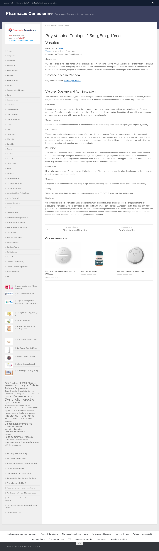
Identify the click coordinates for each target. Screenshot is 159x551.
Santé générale (12, 252)
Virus (7, 445)
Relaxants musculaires (14, 237)
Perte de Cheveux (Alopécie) (19, 437)
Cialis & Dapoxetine (23, 320)
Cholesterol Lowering (13, 394)
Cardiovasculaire (12, 100)
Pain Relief (8, 434)
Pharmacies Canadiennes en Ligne (75, 534)
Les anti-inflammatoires (14, 183)
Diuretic (30, 397)
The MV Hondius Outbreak (26, 356)
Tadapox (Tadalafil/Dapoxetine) (17, 267)
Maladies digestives (14, 429)
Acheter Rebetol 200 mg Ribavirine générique (22, 463)
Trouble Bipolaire (12, 442)
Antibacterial (11, 61)
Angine (25, 385)
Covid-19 (34, 393)
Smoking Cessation (21, 440)
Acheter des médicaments (101, 534)
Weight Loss (16, 445)
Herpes (24, 408)
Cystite (8, 396)
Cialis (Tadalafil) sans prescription (44, 3)
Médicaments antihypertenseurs (17, 218)
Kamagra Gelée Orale (14, 512)
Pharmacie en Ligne (56, 539)
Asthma (9, 85)
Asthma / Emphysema (16, 388)
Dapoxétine (10, 144)
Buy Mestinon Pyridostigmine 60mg (130, 271)
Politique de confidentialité (142, 534)
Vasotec (48, 51)
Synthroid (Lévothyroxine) (15, 262)
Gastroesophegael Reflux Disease (14, 405)
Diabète (9, 149)
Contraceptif (11, 134)
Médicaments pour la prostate (17, 227)
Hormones (10, 173)
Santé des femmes (13, 247)
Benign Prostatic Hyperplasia (16, 391)
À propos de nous (122, 534)
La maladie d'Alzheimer (13, 426)
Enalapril (61, 48)
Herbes (9, 169)
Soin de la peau (12, 257)
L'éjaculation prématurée (18, 423)
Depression (20, 396)
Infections (27, 418)
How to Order (102, 539)
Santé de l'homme (13, 242)
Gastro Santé (11, 164)
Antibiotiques (11, 65)
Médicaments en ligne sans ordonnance (21, 534)
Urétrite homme (30, 442)
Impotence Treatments (19, 415)
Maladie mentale (12, 213)
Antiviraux (10, 75)
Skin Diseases (9, 440)
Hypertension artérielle (14, 413)
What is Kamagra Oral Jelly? (26, 364)
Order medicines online (84, 539)
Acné (7, 383)
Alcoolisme (14, 383)
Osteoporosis (28, 432)
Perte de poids (12, 232)
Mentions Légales (38, 539)
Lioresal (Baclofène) (13, 203)
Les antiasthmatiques (14, 188)
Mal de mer (10, 208)
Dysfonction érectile (19, 399)
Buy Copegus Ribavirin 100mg (27, 339)
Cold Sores (25, 394)
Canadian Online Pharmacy (57, 26)
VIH (8, 276)
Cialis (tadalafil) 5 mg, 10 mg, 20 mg (19, 473)
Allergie (9, 51)
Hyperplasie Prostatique (15, 410)
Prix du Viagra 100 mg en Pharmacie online (21, 493)
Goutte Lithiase (9, 408)
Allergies (32, 383)
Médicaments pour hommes (16, 222)
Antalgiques (11, 56)
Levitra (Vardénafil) (13, 198)
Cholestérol (10, 105)
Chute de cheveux (13, 110)
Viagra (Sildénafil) (13, 271)
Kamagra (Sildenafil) (13, 178)
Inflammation (8, 421)
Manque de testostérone (14, 432)
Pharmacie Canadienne (29, 13)
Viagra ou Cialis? (22, 3)
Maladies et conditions (119, 539)
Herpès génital (32, 408)
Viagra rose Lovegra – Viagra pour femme (21, 488)
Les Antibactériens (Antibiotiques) (18, 193)
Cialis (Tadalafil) (12, 114)
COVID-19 (10, 139)
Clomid (9, 124)
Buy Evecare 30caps (89, 271)
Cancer (9, 95)
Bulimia (31, 391)
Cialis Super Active (13, 119)
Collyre (9, 129)
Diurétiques (10, 154)
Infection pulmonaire (13, 418)
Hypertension (30, 410)
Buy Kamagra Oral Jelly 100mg (27, 371)
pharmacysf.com (71, 81)
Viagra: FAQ (8, 3)
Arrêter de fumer (12, 80)
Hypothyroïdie (30, 413)
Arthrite (34, 385)
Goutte (27, 405)
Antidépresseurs (12, 70)
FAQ (69, 539)
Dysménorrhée (13, 402)
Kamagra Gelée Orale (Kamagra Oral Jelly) (21, 478)
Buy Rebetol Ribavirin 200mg (27, 348)
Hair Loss (18, 408)
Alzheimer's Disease (12, 386)
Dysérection (11, 159)
